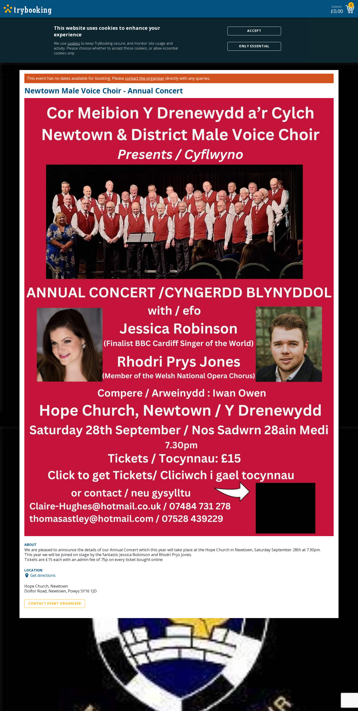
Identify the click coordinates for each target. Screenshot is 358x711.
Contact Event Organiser (54, 603)
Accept (254, 31)
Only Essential (254, 46)
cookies (73, 43)
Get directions (43, 575)
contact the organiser (144, 78)
